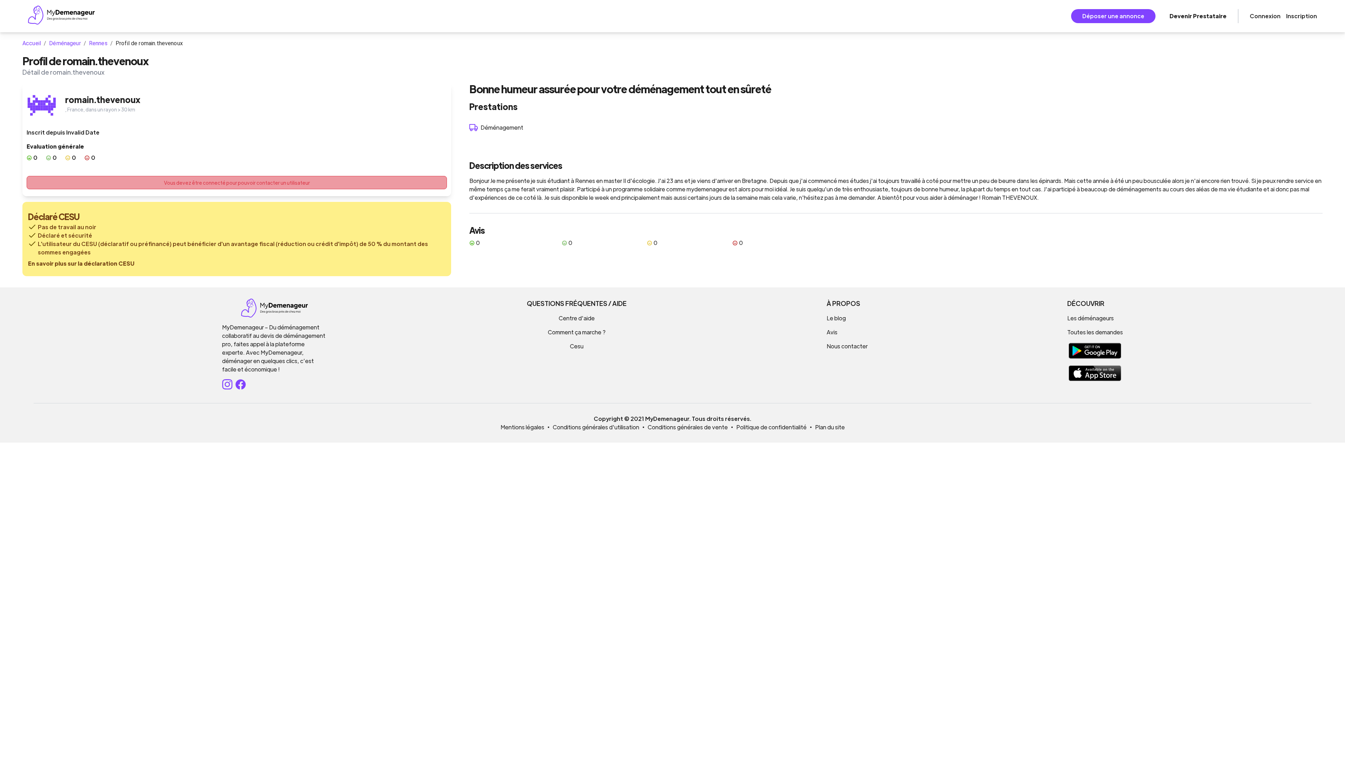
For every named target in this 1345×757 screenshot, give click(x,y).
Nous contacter (847, 346)
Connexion (1265, 16)
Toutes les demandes (1095, 332)
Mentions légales (522, 427)
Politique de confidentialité (771, 427)
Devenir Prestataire (1198, 16)
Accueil (31, 43)
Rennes (98, 43)
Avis (832, 332)
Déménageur (65, 43)
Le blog (836, 318)
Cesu (577, 346)
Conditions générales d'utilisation (596, 427)
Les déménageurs (1090, 318)
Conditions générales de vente (688, 427)
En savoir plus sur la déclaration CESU (81, 263)
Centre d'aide (577, 318)
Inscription (1301, 16)
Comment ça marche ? (577, 332)
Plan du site (830, 427)
